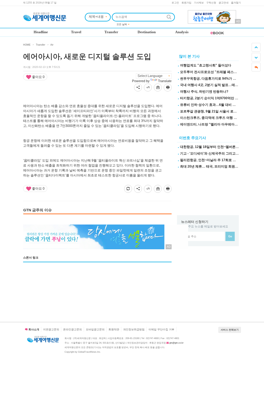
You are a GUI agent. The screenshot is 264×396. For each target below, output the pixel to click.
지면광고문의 (51, 329)
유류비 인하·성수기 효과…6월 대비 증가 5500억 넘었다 (220, 104)
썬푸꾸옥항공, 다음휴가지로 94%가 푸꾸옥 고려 (215, 78)
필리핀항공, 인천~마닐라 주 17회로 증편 (209, 160)
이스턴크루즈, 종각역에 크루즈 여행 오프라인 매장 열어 (221, 117)
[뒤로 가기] (256, 67)
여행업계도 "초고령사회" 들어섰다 (205, 65)
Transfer (111, 32)
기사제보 (199, 2)
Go (230, 236)
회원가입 (186, 2)
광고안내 (224, 2)
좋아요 (38, 77)
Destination (147, 32)
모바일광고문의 (95, 329)
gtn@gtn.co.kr (176, 343)
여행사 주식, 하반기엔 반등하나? (204, 91)
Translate (165, 81)
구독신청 (211, 2)
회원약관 (113, 329)
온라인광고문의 (72, 329)
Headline (41, 32)
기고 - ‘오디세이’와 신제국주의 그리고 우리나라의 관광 (220, 153)
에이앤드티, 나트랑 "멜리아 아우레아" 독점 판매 (215, 124)
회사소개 (33, 329)
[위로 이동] (256, 47)
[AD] (212, 12)
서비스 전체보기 (230, 329)
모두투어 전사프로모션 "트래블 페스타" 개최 (213, 72)
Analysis (182, 32)
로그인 (175, 2)
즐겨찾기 (236, 2)
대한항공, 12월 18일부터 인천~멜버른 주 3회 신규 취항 (220, 147)
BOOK (217, 33)
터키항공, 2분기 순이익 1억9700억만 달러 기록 (214, 98)
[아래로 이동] (256, 57)
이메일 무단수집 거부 (161, 329)
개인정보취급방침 (134, 329)
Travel (76, 32)
